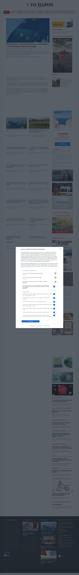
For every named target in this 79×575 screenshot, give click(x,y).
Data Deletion (32, 325)
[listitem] (39, 270)
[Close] (61, 249)
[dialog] (39, 287)
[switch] (54, 273)
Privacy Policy (46, 325)
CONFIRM (30, 321)
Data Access (39, 325)
